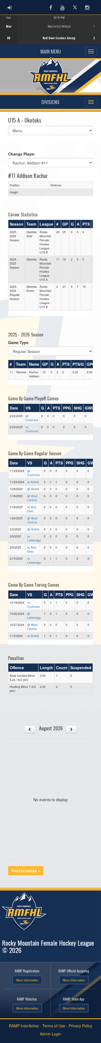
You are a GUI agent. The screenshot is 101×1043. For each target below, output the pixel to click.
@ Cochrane (32, 418)
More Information (27, 980)
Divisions (50, 101)
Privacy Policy (80, 1025)
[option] (50, 29)
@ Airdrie (33, 489)
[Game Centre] (50, 33)
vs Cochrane (32, 429)
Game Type (18, 342)
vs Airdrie (33, 482)
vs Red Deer (31, 509)
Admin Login (50, 1034)
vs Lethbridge (34, 538)
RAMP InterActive (24, 1025)
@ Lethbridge (34, 616)
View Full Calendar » (26, 870)
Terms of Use (53, 1025)
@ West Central (32, 498)
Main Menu (50, 51)
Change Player (21, 154)
